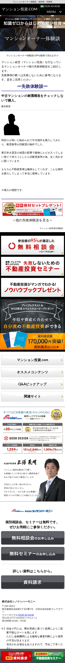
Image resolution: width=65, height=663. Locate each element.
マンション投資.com (32, 360)
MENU (51, 11)
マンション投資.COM (19, 9)
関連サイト (32, 396)
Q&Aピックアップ (32, 384)
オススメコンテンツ (32, 372)
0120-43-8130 (52, 6)
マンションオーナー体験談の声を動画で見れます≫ (32, 55)
